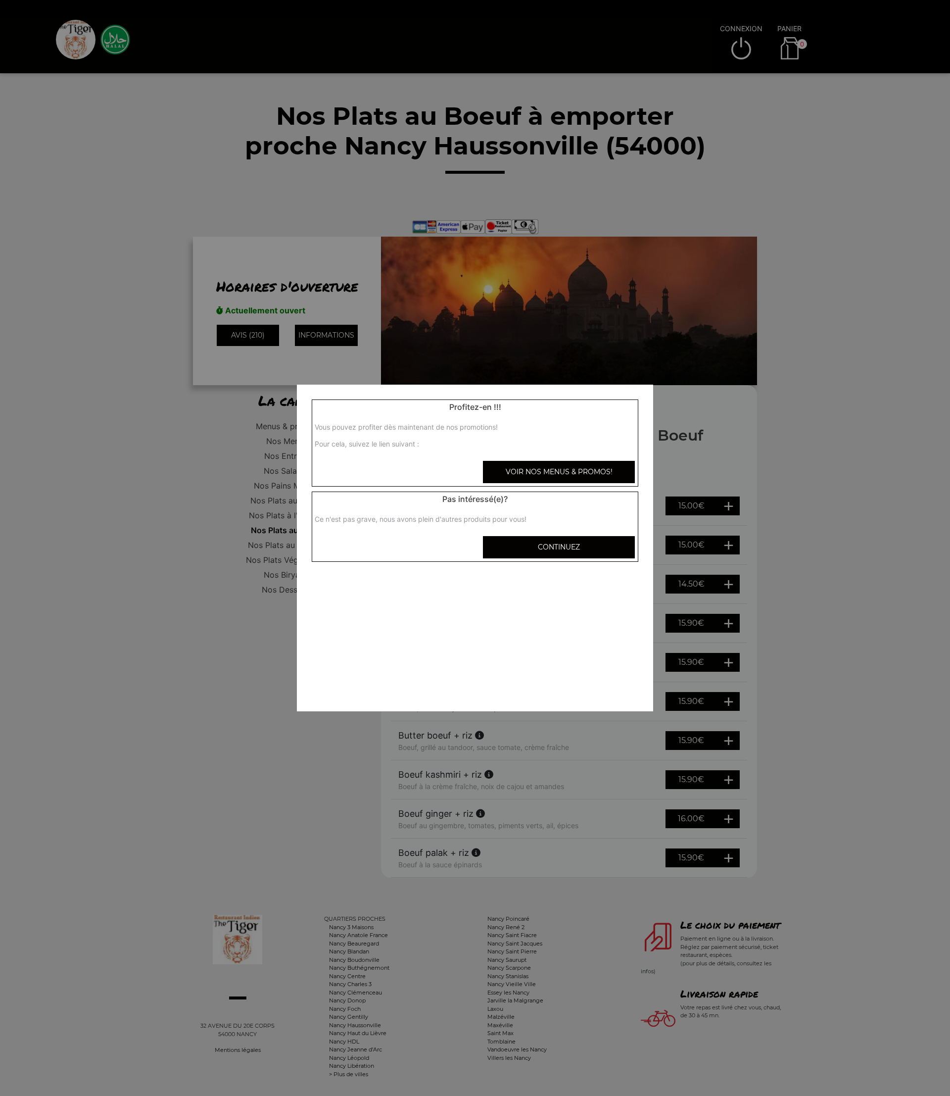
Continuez (559, 547)
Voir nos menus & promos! (559, 471)
